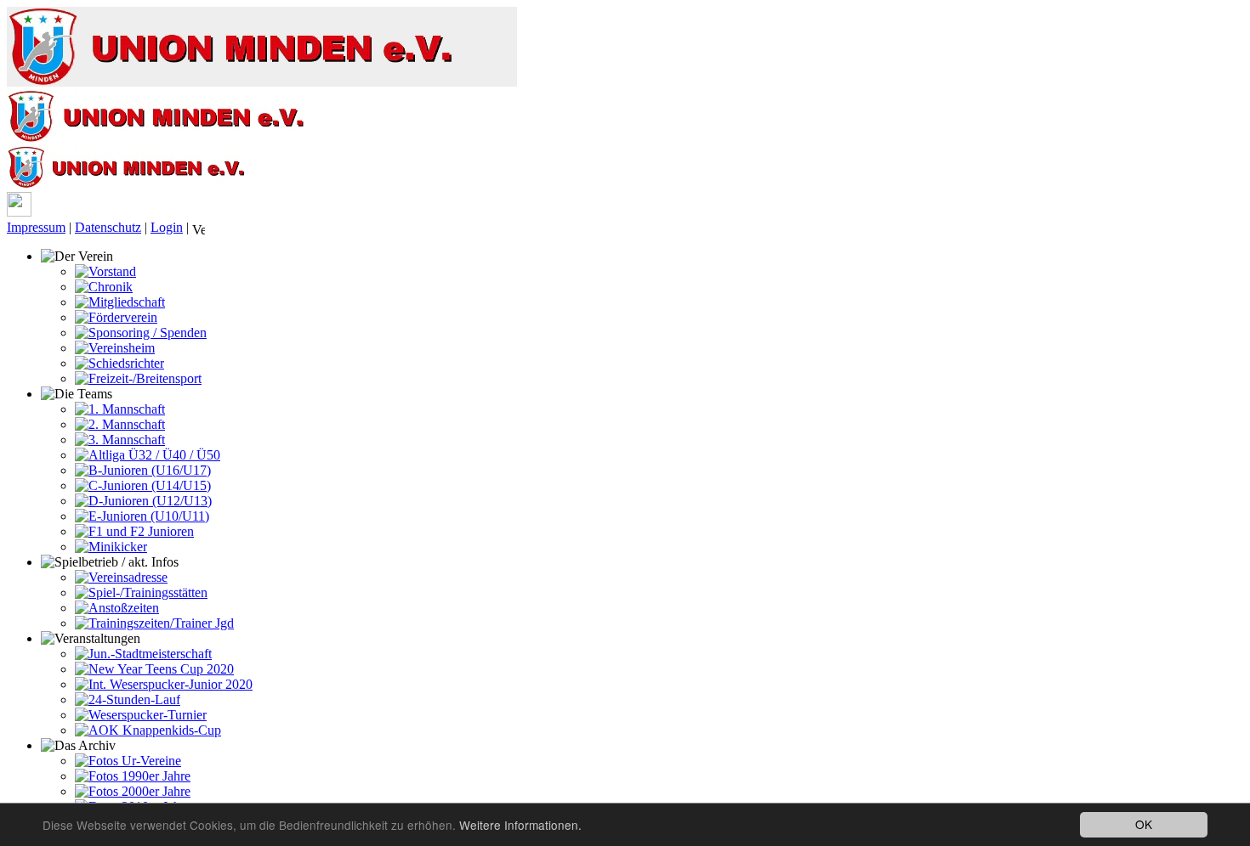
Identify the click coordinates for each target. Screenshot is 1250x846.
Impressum (36, 227)
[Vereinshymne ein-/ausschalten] (198, 229)
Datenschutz (108, 227)
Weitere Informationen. (520, 824)
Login (167, 227)
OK (1143, 823)
